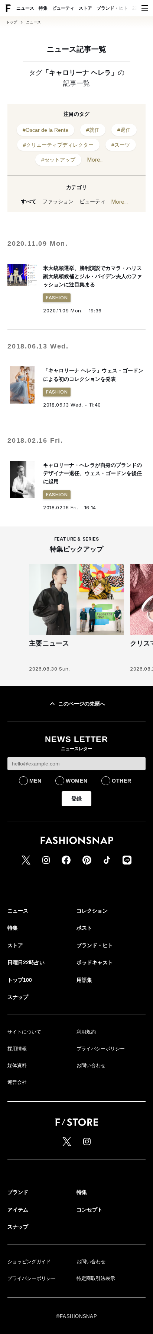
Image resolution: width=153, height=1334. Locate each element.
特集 (43, 8)
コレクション (92, 911)
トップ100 (19, 980)
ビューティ (63, 8)
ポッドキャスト (94, 962)
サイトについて (24, 1032)
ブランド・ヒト (112, 8)
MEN (35, 781)
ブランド (17, 1192)
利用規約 (86, 1032)
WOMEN (77, 781)
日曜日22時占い (26, 962)
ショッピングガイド (29, 1261)
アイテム (17, 1210)
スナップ (17, 997)
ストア (85, 8)
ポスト (84, 928)
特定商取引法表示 (95, 1278)
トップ (11, 22)
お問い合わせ (90, 1065)
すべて (28, 201)
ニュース (25, 8)
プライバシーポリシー (100, 1048)
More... (95, 159)
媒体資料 (17, 1065)
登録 (76, 799)
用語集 (84, 980)
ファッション (58, 201)
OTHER (121, 781)
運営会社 (17, 1082)
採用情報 (17, 1048)
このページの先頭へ (81, 704)
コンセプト (89, 1210)
